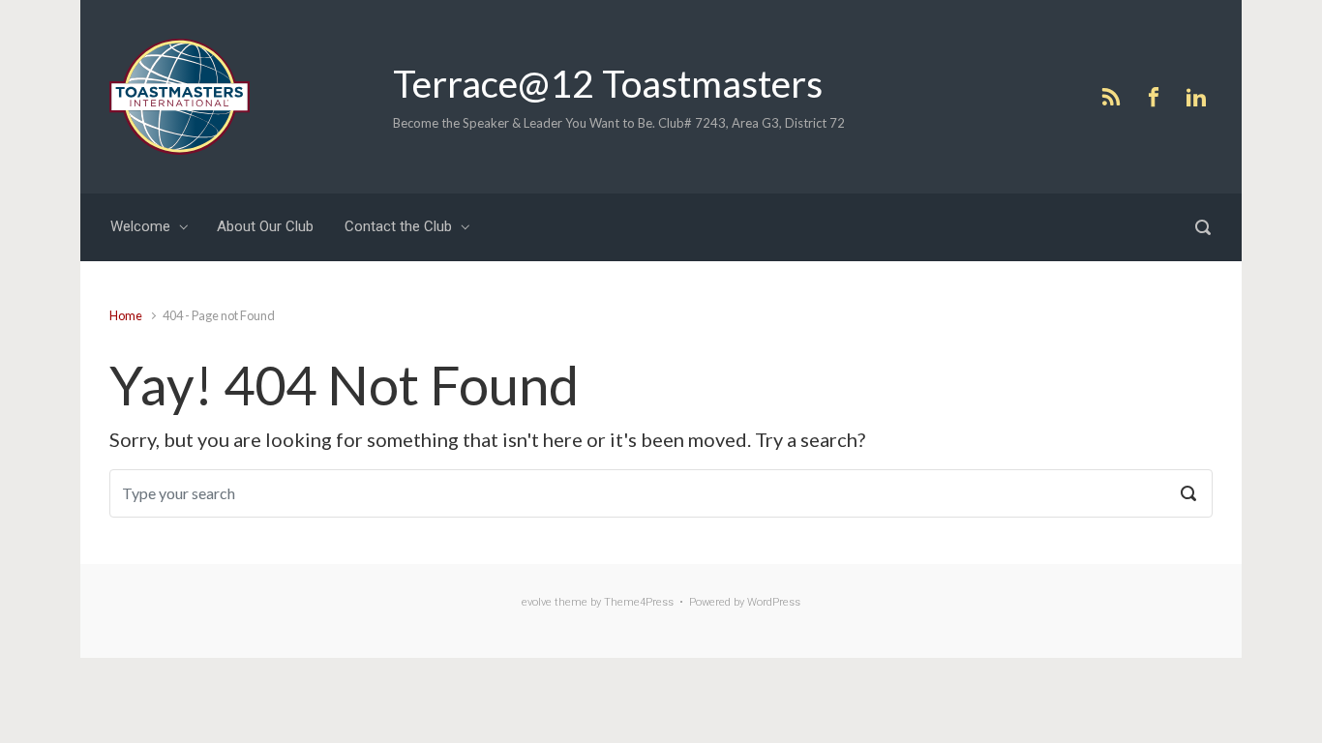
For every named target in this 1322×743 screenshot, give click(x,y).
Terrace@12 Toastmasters (608, 83)
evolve (537, 602)
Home (125, 315)
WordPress (773, 602)
